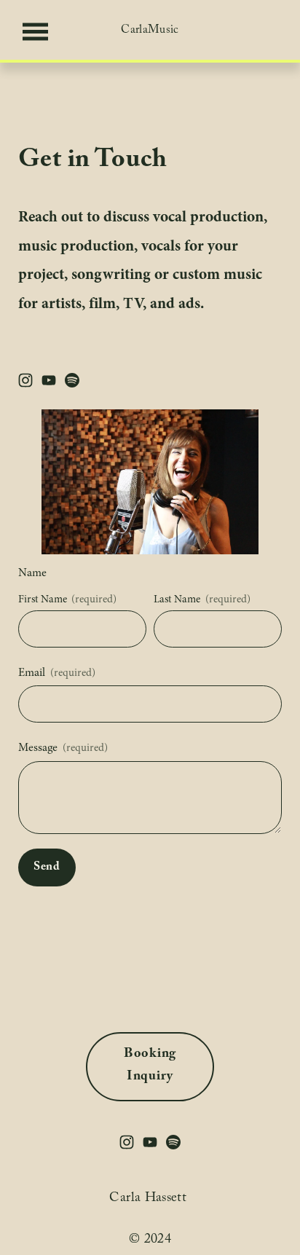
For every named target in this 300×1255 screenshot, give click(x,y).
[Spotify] (72, 380)
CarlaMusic (149, 31)
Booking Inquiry (150, 1066)
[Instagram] (25, 380)
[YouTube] (49, 380)
